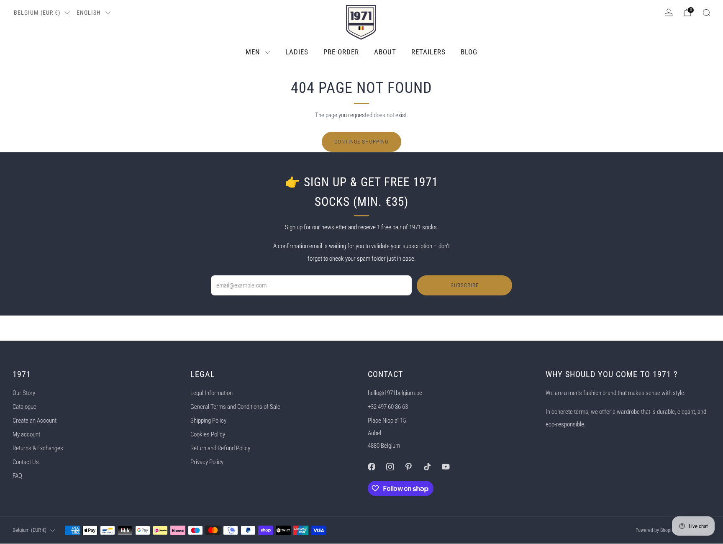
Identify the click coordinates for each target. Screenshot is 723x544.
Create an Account (34, 420)
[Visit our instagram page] (390, 466)
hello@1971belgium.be (395, 393)
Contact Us (26, 462)
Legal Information (211, 393)
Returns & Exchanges (38, 448)
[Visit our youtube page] (445, 466)
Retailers (428, 52)
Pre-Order (341, 52)
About (385, 52)
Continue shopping (361, 142)
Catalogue (24, 407)
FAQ (17, 476)
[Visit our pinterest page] (408, 466)
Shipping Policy (208, 420)
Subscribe (465, 285)
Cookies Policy (207, 434)
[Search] (706, 12)
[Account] (668, 12)
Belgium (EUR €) (37, 12)
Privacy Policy (206, 462)
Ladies (296, 52)
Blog (469, 52)
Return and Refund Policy (220, 448)
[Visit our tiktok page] (427, 466)
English (89, 12)
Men (253, 52)
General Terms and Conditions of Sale (235, 407)
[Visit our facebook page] (371, 466)
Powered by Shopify (655, 530)
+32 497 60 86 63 (388, 407)
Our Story (24, 393)
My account (26, 434)
